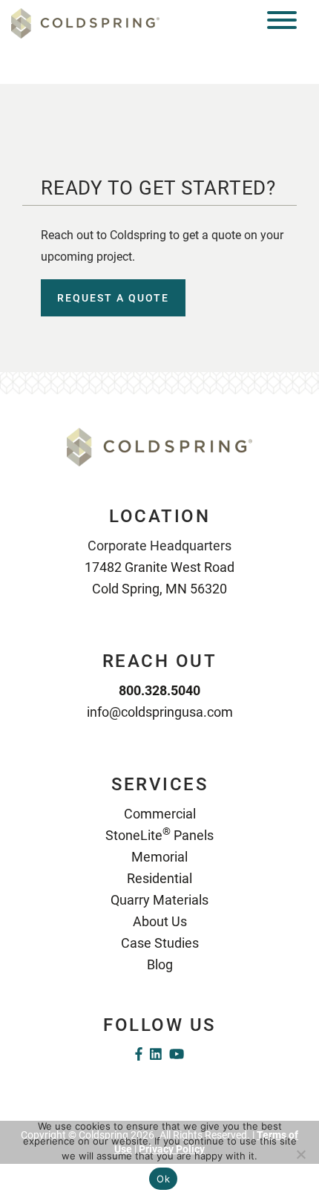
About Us (160, 921)
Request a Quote (113, 298)
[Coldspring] (85, 23)
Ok (163, 1179)
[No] (300, 1154)
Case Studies (160, 943)
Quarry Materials (159, 900)
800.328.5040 (159, 690)
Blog (160, 964)
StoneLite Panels (159, 835)
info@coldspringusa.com (160, 712)
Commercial (160, 813)
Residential (159, 878)
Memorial (159, 857)
